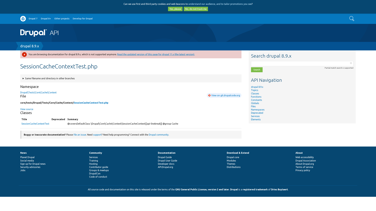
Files (253, 106)
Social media (27, 160)
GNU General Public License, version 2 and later (202, 189)
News (23, 153)
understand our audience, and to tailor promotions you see (220, 4)
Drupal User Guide (167, 160)
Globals (255, 103)
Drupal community (158, 134)
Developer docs (166, 163)
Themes (231, 163)
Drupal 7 (33, 18)
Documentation (166, 153)
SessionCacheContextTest (35, 123)
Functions (256, 96)
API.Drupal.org (165, 167)
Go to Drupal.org (23, 18)
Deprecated (257, 113)
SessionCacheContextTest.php (91, 102)
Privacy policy (303, 170)
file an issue (80, 134)
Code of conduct (98, 176)
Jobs (22, 170)
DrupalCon (94, 173)
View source (26, 109)
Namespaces (258, 109)
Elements (256, 119)
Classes (255, 93)
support (97, 134)
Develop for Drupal (83, 18)
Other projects (61, 18)
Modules (231, 160)
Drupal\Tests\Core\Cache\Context (38, 92)
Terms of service (304, 167)
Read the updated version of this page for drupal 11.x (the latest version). (156, 54)
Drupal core (233, 157)
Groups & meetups (99, 170)
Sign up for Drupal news (33, 163)
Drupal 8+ (46, 18)
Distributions (234, 167)
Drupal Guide (165, 157)
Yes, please (175, 9)
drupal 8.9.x (29, 46)
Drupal (234, 189)
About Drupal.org (305, 163)
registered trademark (255, 189)
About (299, 153)
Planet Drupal (27, 157)
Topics (254, 90)
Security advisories (30, 167)
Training (93, 160)
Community (95, 153)
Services (255, 116)
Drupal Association (306, 160)
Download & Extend (238, 153)
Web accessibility (305, 157)
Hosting (93, 163)
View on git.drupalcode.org (225, 95)
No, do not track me (196, 9)
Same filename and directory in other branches (50, 78)
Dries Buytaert (279, 189)
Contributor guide (98, 167)
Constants (256, 100)
